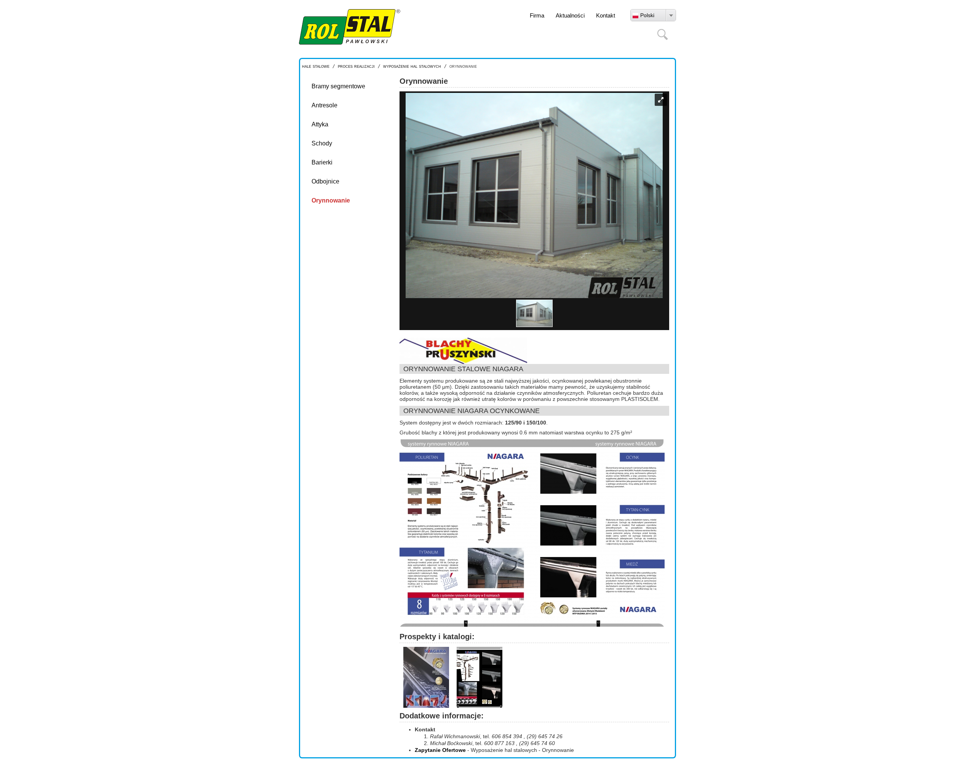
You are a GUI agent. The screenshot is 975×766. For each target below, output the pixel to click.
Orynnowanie (331, 200)
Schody (322, 143)
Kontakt (605, 15)
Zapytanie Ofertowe (440, 750)
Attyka (320, 124)
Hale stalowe (315, 66)
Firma (537, 15)
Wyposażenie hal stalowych (412, 66)
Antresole (324, 105)
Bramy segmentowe (338, 86)
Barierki (322, 162)
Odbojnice (325, 181)
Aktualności (570, 15)
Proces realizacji (356, 66)
